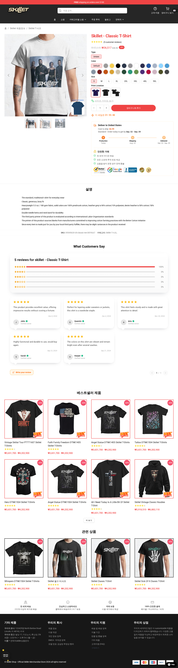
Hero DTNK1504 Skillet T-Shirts (19, 502)
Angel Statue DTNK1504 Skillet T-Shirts (67, 502)
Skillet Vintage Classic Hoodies (150, 502)
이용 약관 (52, 632)
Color (93, 61)
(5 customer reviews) (112, 42)
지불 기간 (96, 632)
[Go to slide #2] (45, 123)
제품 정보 (52, 628)
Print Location (97, 85)
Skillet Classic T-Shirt (101, 581)
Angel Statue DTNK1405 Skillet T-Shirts (110, 442)
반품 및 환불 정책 (99, 636)
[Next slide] (82, 75)
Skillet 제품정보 (17, 28)
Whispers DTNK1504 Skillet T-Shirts (21, 581)
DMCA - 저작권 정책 (56, 640)
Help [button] (173, 664)
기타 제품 (96, 640)
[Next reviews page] (165, 372)
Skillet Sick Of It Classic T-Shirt (150, 581)
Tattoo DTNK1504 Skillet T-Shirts (151, 442)
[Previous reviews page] (151, 372)
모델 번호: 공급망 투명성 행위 (61, 644)
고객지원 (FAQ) (98, 644)
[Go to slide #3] (60, 123)
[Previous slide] (9, 75)
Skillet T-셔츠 (35, 28)
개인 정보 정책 (54, 636)
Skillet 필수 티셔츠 (57, 581)
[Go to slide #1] (31, 123)
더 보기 (89, 520)
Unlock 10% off (5, 655)
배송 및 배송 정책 (99, 628)
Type (93, 52)
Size (93, 77)
